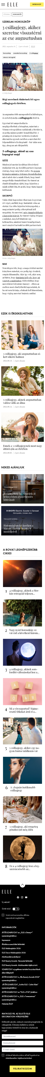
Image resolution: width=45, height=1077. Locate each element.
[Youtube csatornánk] (26, 897)
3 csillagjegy (34, 53)
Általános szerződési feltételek (13, 944)
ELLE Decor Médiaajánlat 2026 (14, 953)
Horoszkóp (17, 14)
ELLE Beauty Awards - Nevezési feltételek (17, 961)
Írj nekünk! (6, 902)
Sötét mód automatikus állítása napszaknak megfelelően (17, 916)
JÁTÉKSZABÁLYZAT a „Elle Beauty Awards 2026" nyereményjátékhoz (21, 979)
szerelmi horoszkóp (20, 53)
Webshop (36, 4)
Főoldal (6, 14)
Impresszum (6, 940)
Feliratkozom (22, 1069)
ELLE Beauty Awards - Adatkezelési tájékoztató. (20, 965)
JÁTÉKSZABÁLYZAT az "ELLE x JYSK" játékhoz (19, 992)
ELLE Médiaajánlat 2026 (11, 949)
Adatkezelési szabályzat (11, 957)
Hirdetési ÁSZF (7, 1004)
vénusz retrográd (9, 57)
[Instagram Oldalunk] (22, 897)
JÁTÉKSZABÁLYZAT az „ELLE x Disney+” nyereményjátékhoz (17, 934)
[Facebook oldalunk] (18, 897)
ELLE (33, 46)
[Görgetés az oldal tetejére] (22, 885)
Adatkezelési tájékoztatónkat (19, 1058)
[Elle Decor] (12, 4)
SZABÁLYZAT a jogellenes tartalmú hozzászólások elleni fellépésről (21, 971)
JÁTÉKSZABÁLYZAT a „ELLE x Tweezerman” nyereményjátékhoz (19, 998)
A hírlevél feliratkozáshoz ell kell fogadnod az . (23, 1056)
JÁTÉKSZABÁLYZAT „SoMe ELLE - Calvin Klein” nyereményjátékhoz (20, 986)
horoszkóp (7, 53)
